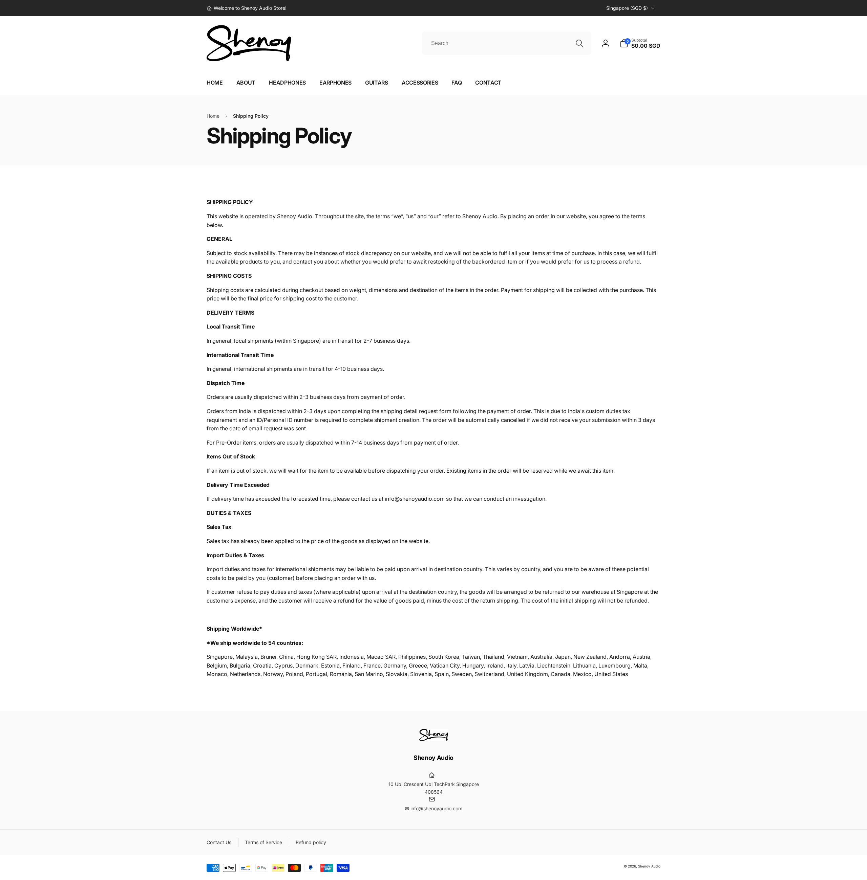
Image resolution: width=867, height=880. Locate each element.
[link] (247, 8)
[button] (640, 43)
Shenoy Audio (649, 866)
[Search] (579, 43)
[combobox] (506, 43)
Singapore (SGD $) (627, 8)
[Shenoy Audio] (433, 739)
